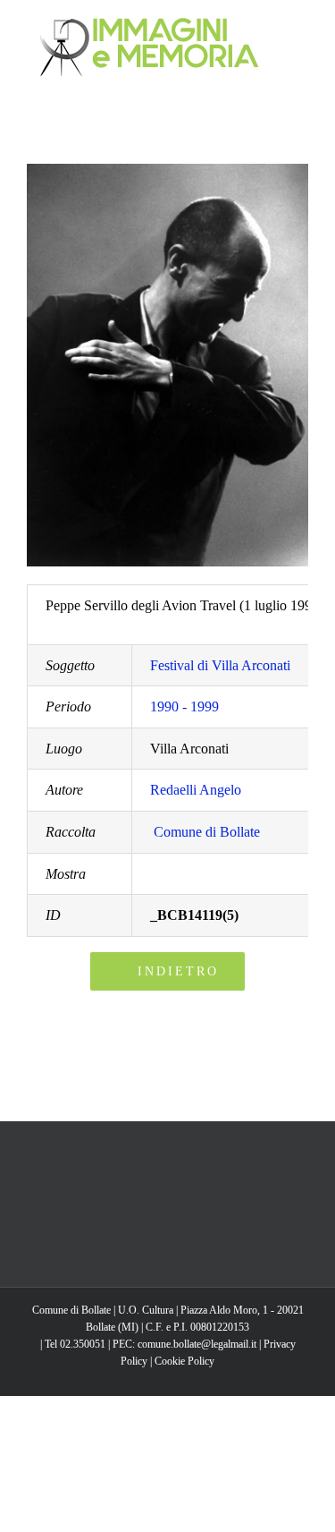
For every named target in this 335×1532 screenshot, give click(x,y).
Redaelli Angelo (195, 789)
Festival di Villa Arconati (220, 665)
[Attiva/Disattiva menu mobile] (301, 27)
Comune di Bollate (207, 831)
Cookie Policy (184, 1361)
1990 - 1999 (184, 706)
